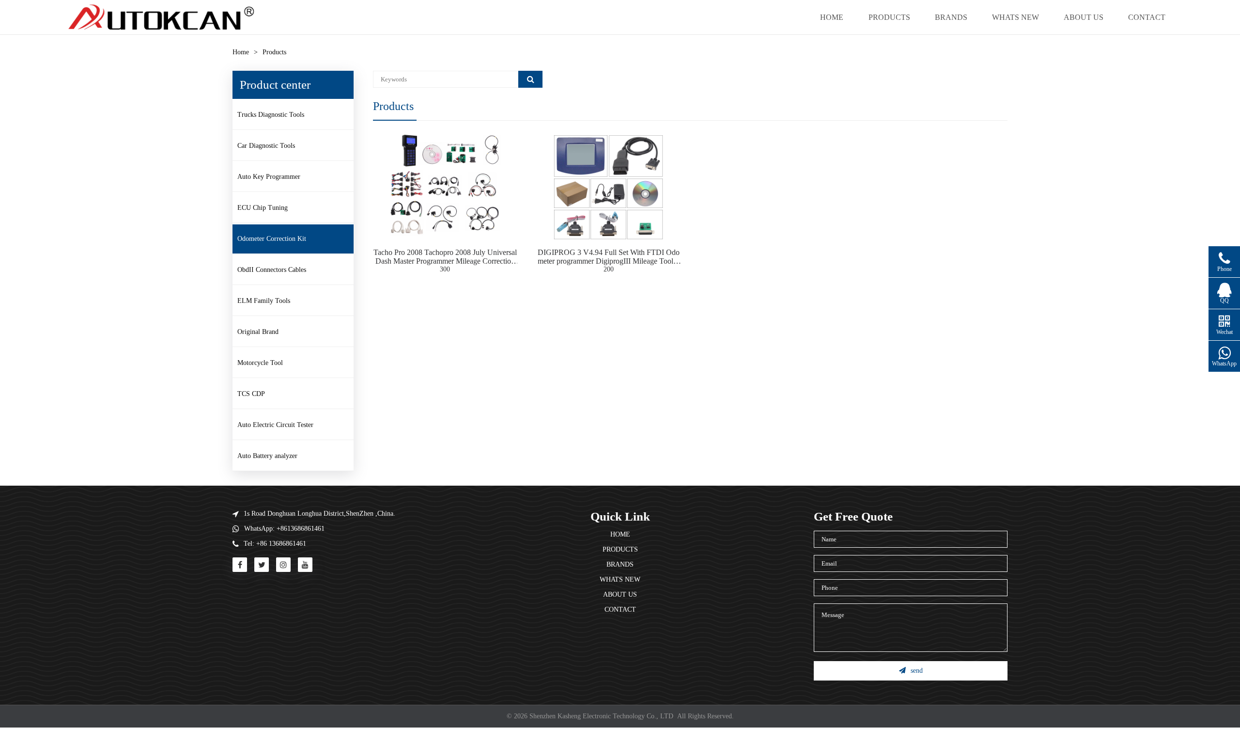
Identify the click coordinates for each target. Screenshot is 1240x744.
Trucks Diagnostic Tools (270, 114)
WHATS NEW (1015, 17)
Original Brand (258, 331)
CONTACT (1146, 17)
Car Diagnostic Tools (266, 145)
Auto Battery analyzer (267, 455)
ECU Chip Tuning (262, 207)
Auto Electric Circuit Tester (275, 424)
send (917, 670)
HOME (831, 17)
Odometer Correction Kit (271, 238)
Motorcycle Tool (260, 362)
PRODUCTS (889, 17)
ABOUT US (1083, 17)
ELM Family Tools (263, 300)
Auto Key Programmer (268, 176)
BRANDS (951, 17)
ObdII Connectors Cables (271, 269)
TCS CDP (251, 393)
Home (240, 52)
